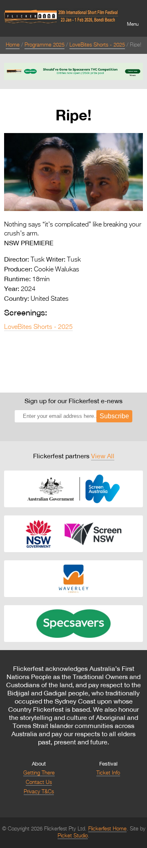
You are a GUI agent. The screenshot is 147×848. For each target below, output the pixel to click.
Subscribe (114, 416)
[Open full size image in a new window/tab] (73, 209)
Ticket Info (108, 773)
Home (13, 45)
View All (102, 456)
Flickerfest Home (107, 829)
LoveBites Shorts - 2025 (97, 45)
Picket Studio (73, 836)
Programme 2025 (44, 45)
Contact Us (39, 782)
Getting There (39, 773)
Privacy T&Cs (39, 792)
